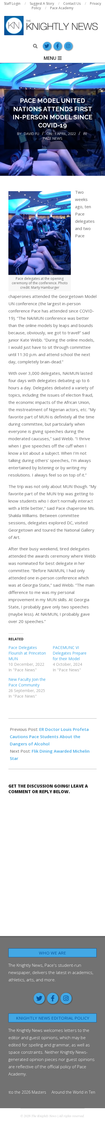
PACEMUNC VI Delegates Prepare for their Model (70, 653)
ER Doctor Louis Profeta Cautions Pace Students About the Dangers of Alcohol (49, 736)
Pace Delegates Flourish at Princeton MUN (27, 653)
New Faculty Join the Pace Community (27, 682)
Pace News (52, 138)
